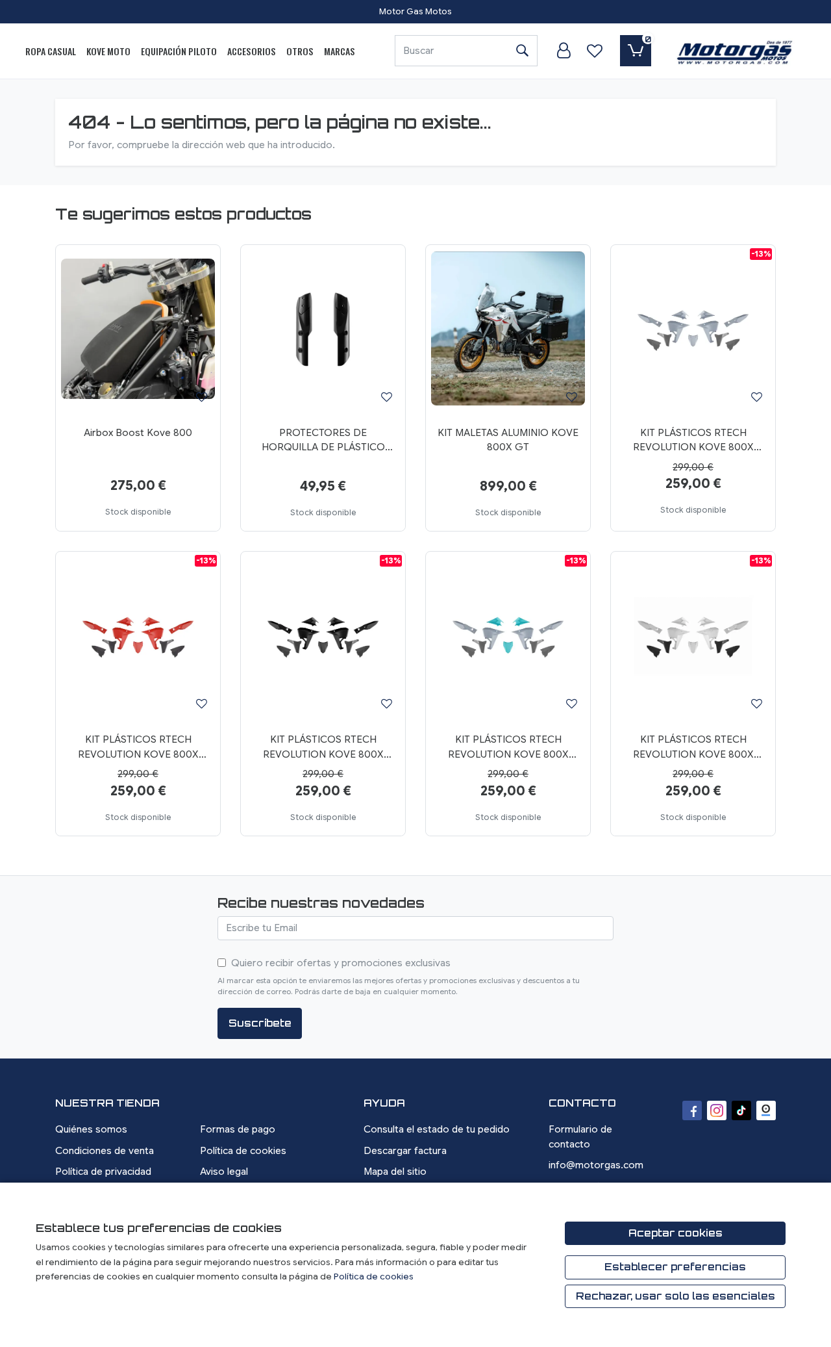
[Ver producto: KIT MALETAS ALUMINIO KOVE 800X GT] (508, 329)
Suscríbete (260, 1023)
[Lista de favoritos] (594, 50)
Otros (300, 51)
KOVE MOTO (108, 51)
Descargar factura (405, 1151)
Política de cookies (243, 1151)
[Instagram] (716, 1110)
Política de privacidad (103, 1171)
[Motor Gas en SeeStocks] (766, 1110)
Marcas (339, 51)
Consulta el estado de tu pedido (437, 1129)
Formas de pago (237, 1129)
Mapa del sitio (395, 1171)
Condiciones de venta (104, 1151)
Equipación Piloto (179, 51)
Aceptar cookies (675, 1233)
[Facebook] (692, 1110)
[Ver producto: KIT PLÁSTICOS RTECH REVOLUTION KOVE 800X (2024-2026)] (693, 329)
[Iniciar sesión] (563, 50)
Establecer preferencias (675, 1267)
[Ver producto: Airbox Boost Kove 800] (138, 329)
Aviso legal (224, 1171)
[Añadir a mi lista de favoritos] (202, 397)
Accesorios (251, 51)
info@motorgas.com (596, 1165)
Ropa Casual (50, 51)
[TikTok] (741, 1110)
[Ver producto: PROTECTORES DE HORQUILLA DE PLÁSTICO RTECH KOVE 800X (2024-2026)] (323, 329)
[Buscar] (522, 50)
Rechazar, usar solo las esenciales (675, 1296)
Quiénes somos (91, 1129)
